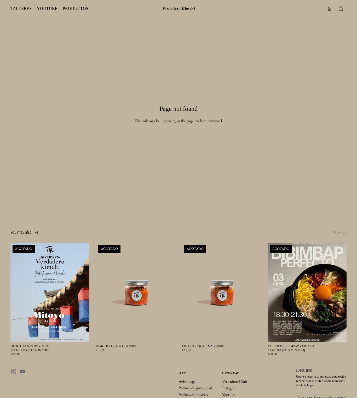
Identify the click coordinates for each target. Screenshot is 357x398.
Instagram (230, 388)
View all (340, 232)
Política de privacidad (195, 388)
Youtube (228, 394)
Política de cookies (193, 394)
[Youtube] (23, 371)
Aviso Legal (188, 381)
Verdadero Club (234, 381)
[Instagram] (13, 371)
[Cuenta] (329, 8)
